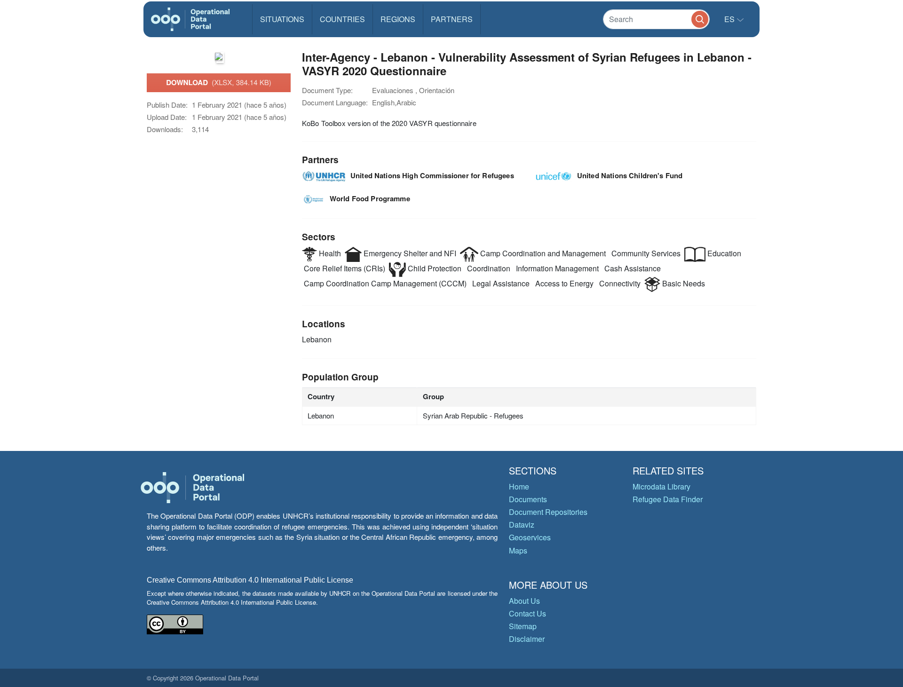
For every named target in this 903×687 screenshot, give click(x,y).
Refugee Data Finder (668, 499)
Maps (518, 550)
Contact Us (527, 613)
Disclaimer (527, 638)
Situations (282, 19)
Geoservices (530, 537)
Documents (528, 499)
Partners (452, 19)
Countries (342, 19)
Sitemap (523, 626)
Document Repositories (548, 511)
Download (218, 82)
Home (519, 486)
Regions (397, 19)
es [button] (730, 19)
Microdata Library (661, 486)
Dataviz (521, 524)
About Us (524, 600)
